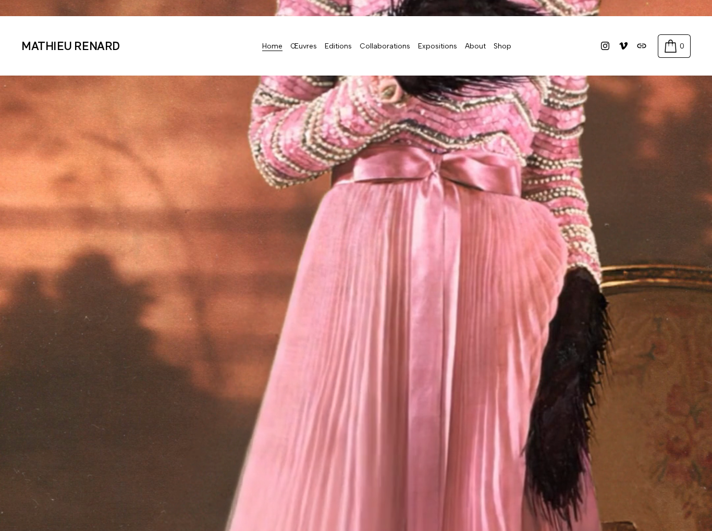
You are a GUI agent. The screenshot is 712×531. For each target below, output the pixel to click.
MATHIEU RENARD (70, 46)
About (475, 46)
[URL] (641, 46)
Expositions (437, 46)
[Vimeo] (623, 46)
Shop (502, 46)
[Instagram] (605, 46)
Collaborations (385, 46)
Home (272, 46)
